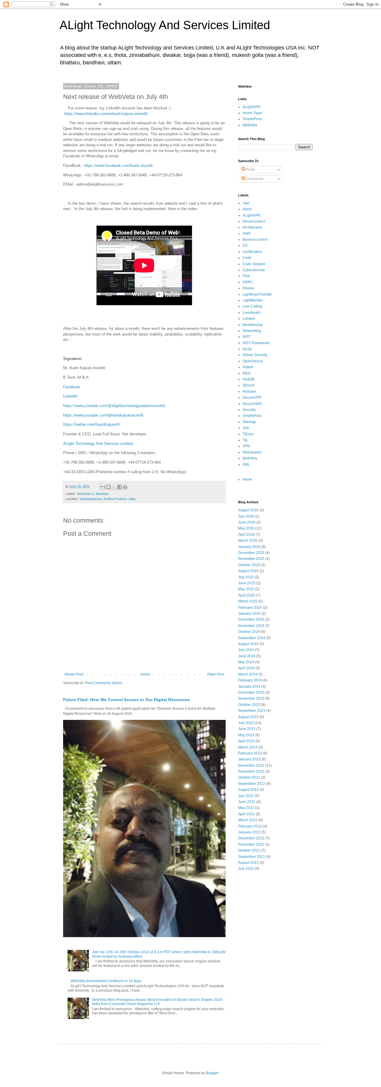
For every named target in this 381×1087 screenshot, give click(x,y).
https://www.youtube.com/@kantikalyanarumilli (103, 415)
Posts (250, 169)
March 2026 (247, 540)
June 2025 (246, 583)
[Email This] (103, 487)
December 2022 (251, 765)
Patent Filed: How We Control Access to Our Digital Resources (126, 699)
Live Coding (252, 306)
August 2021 (248, 863)
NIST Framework (256, 343)
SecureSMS (252, 404)
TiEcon (248, 434)
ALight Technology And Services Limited (165, 25)
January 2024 (249, 686)
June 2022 (246, 802)
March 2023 (247, 747)
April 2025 (246, 595)
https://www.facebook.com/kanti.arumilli (118, 165)
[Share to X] (114, 487)
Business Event (255, 239)
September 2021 (251, 857)
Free (246, 276)
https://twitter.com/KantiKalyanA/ (91, 424)
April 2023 (246, 741)
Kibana (248, 288)
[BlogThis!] (108, 487)
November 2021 (251, 844)
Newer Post (74, 674)
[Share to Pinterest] (125, 487)
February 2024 (250, 680)
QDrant (248, 385)
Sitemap (249, 422)
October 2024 (249, 632)
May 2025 (246, 589)
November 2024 (251, 626)
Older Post (215, 674)
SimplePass (252, 119)
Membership (253, 325)
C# (245, 245)
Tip (245, 440)
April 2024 (246, 668)
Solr (246, 428)
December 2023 (251, 692)
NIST (247, 337)
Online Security (255, 355)
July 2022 (246, 796)
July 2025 (246, 577)
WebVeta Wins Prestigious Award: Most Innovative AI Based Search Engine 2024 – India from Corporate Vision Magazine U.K (158, 1002)
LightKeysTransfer (257, 294)
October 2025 (249, 565)
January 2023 (249, 759)
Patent (248, 367)
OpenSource (253, 361)
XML (246, 464)
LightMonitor (253, 300)
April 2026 (246, 534)
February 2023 (250, 753)
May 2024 (246, 662)
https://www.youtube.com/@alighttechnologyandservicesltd (114, 405)
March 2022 (247, 820)
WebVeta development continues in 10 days (106, 981)
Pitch (247, 373)
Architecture (252, 227)
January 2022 (249, 832)
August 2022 (248, 790)
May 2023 (246, 735)
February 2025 (250, 607)
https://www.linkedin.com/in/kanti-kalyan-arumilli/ (106, 113)
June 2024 (246, 656)
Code (247, 258)
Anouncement (254, 221)
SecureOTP (252, 397)
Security (249, 410)
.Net (246, 203)
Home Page (252, 113)
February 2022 (250, 826)
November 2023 (251, 698)
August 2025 (248, 571)
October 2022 (249, 777)
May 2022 (246, 808)
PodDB (248, 379)
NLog (247, 349)
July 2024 (246, 650)
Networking (252, 331)
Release (249, 391)
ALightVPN (251, 107)
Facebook (71, 387)
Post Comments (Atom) (103, 683)
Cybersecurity (254, 270)
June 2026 (246, 522)
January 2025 (249, 613)
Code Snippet (254, 264)
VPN (246, 446)
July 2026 (246, 516)
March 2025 (247, 601)
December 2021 (251, 838)
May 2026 (246, 528)
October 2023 (249, 705)
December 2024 (251, 619)
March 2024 (247, 674)
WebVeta (102, 494)
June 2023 (246, 729)
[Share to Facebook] (120, 487)
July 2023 (246, 723)
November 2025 (251, 559)
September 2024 (251, 638)
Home (145, 674)
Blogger (212, 1073)
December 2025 (251, 553)
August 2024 (248, 644)
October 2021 (249, 850)
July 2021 (246, 869)
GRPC (248, 282)
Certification (252, 252)
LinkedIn (70, 396)
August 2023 (248, 717)
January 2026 (249, 547)
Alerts (247, 209)
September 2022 (251, 784)
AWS (247, 234)
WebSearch (85, 494)
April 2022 (246, 814)
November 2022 (251, 771)
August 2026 (248, 510)
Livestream (251, 312)
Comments (254, 179)
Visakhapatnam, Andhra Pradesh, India (107, 499)
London (249, 318)
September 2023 (251, 711)
